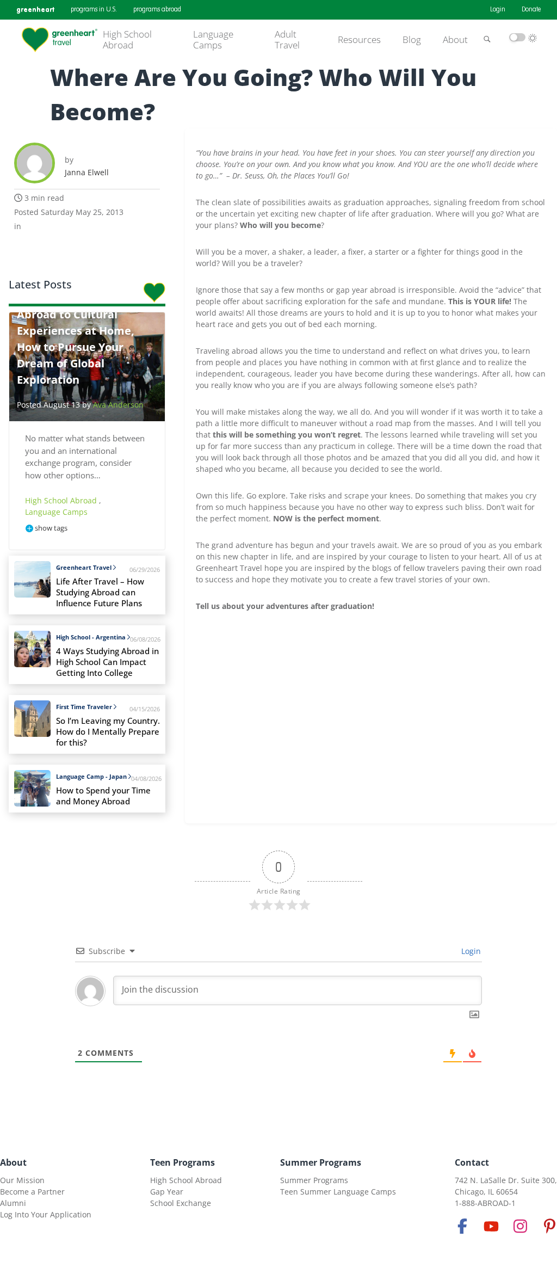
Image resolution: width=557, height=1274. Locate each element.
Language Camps (213, 40)
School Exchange (180, 1203)
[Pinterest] (549, 1226)
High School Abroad (127, 40)
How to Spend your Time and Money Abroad (103, 796)
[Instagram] (520, 1226)
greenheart (35, 9)
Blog (412, 39)
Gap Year (166, 1191)
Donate (531, 10)
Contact (472, 1162)
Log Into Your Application (45, 1214)
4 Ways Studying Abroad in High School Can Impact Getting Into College (107, 662)
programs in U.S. (94, 10)
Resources (359, 39)
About (455, 39)
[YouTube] (491, 1226)
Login (497, 10)
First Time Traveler (84, 706)
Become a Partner (32, 1191)
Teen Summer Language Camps (338, 1191)
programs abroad (157, 10)
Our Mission (22, 1180)
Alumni (13, 1203)
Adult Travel (287, 40)
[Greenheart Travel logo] (59, 40)
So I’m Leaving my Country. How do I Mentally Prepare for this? (108, 732)
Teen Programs (182, 1162)
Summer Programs (320, 1162)
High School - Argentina (91, 637)
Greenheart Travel (84, 567)
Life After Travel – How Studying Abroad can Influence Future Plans (100, 592)
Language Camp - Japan (91, 776)
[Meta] (462, 1226)
